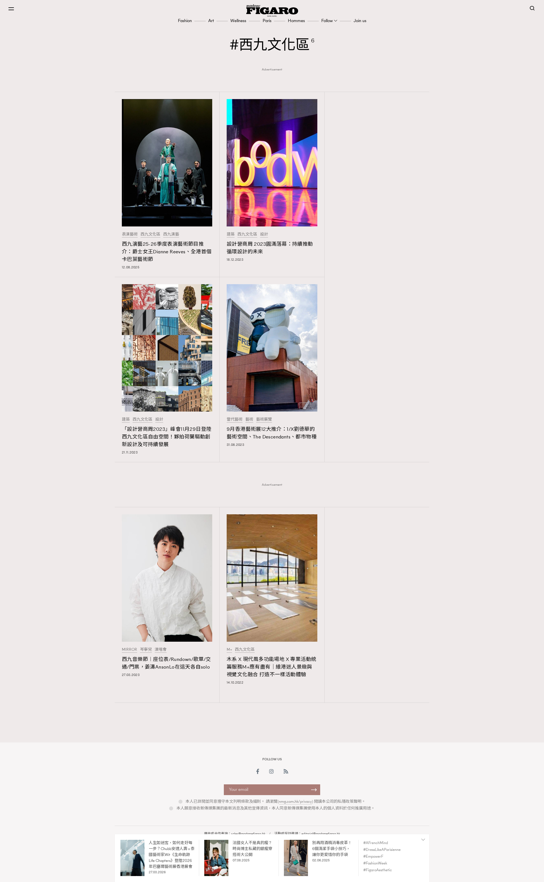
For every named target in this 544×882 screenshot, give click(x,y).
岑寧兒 (146, 649)
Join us (360, 20)
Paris (267, 20)
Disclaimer (304, 843)
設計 (264, 234)
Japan (308, 851)
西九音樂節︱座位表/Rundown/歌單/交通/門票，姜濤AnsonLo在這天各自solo (166, 663)
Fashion (185, 20)
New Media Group (209, 851)
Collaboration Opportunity (259, 843)
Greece (290, 851)
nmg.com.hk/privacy (295, 801)
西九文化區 (150, 234)
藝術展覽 (264, 419)
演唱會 (161, 649)
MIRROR (129, 649)
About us (215, 843)
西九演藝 (171, 234)
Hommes (296, 20)
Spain (344, 851)
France (272, 851)
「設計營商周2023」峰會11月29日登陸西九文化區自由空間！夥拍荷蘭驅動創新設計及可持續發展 (166, 437)
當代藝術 (235, 419)
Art (211, 20)
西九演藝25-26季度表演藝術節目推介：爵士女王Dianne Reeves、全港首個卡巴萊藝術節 (167, 252)
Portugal (326, 851)
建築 (231, 234)
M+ (229, 649)
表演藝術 (130, 234)
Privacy (330, 843)
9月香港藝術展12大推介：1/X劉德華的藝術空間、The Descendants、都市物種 (271, 433)
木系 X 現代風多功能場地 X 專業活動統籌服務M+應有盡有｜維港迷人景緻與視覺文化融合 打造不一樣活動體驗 (271, 667)
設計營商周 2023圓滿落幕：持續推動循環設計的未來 (270, 248)
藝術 (249, 419)
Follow (327, 20)
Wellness (238, 20)
